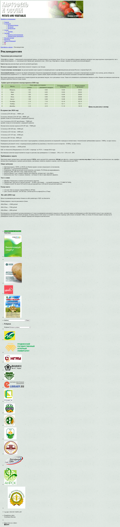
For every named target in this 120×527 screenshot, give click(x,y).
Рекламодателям (9, 38)
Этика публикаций (10, 41)
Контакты (7, 39)
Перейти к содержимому (8, 19)
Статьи (6, 30)
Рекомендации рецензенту (16, 36)
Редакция (10, 27)
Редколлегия (11, 28)
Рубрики (6, 327)
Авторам (6, 33)
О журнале (7, 23)
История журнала (13, 25)
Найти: (6, 320)
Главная (6, 22)
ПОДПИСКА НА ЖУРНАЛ (12, 231)
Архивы (10, 31)
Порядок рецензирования (15, 34)
